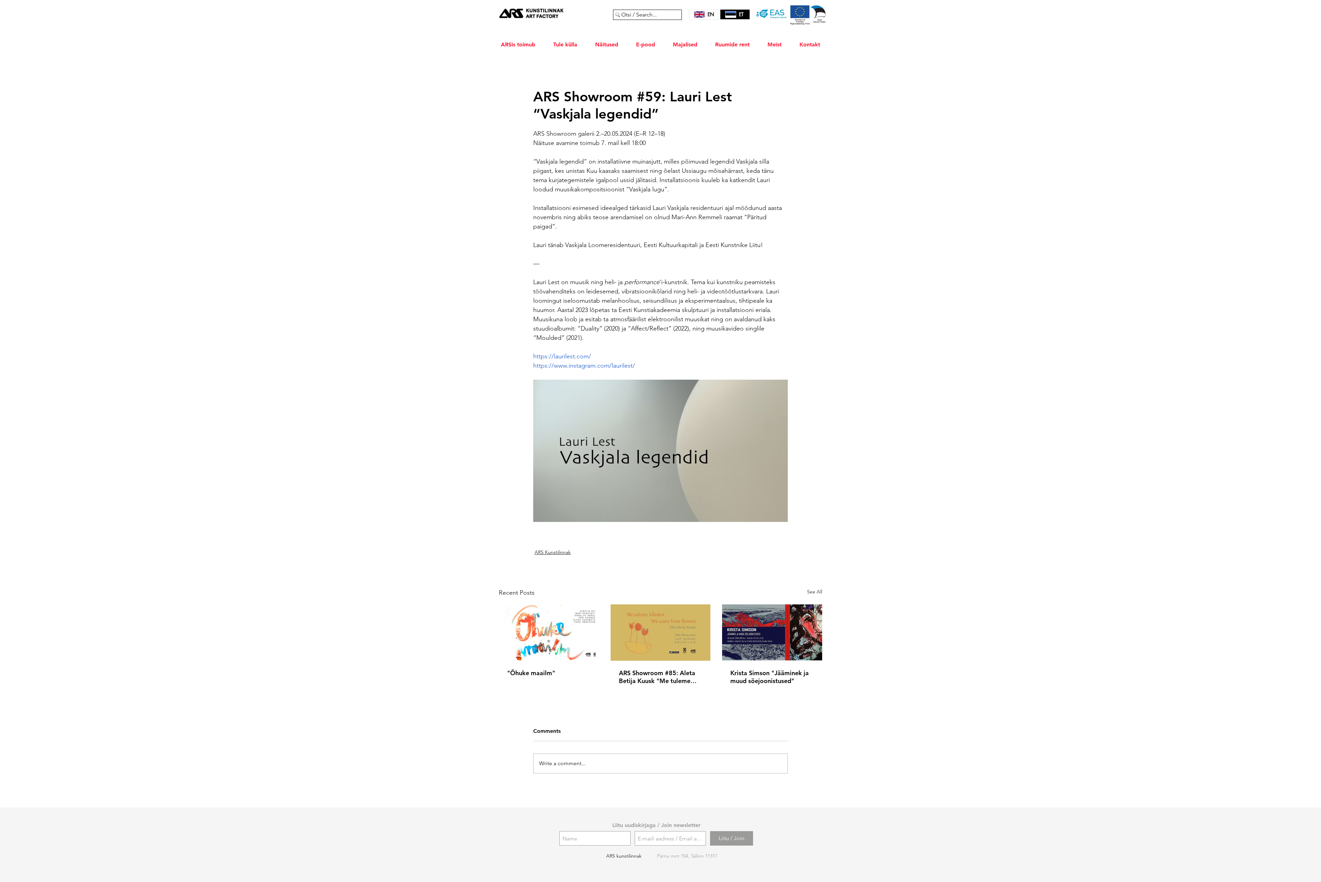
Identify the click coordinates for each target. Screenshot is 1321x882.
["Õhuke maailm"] (549, 632)
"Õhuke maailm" (531, 673)
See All (814, 592)
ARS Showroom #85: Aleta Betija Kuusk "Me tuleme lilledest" (657, 677)
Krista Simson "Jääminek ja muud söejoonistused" (769, 677)
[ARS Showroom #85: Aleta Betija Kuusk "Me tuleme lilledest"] (661, 632)
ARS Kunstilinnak (553, 552)
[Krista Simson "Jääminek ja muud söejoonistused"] (772, 632)
